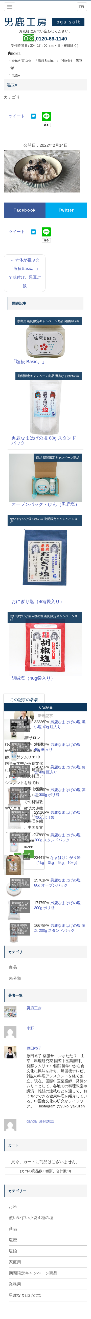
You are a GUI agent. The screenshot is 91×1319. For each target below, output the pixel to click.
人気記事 (45, 707)
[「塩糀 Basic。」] (45, 338)
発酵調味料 (71, 321)
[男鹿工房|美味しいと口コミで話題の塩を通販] (45, 21)
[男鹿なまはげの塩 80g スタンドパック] (45, 404)
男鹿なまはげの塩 (67, 376)
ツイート (17, 116)
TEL (82, 7)
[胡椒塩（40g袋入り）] (45, 644)
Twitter (66, 210)
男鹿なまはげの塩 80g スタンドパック (43, 440)
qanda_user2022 (40, 1121)
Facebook (24, 210)
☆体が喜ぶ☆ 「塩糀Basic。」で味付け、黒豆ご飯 (26, 273)
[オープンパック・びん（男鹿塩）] (45, 477)
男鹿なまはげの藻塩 (20, 772)
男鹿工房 (34, 1008)
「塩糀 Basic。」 (29, 361)
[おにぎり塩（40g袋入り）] (45, 557)
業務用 (15, 1284)
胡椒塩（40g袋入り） (33, 678)
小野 (30, 1028)
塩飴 (13, 1251)
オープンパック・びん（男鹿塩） (45, 504)
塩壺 (13, 1240)
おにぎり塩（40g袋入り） (37, 601)
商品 (39, 457)
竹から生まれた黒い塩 (20, 727)
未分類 (15, 978)
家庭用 (21, 321)
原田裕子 (34, 1048)
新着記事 (45, 716)
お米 (26, 857)
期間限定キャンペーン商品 (45, 321)
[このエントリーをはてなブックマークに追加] (33, 116)
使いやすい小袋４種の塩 (26, 519)
